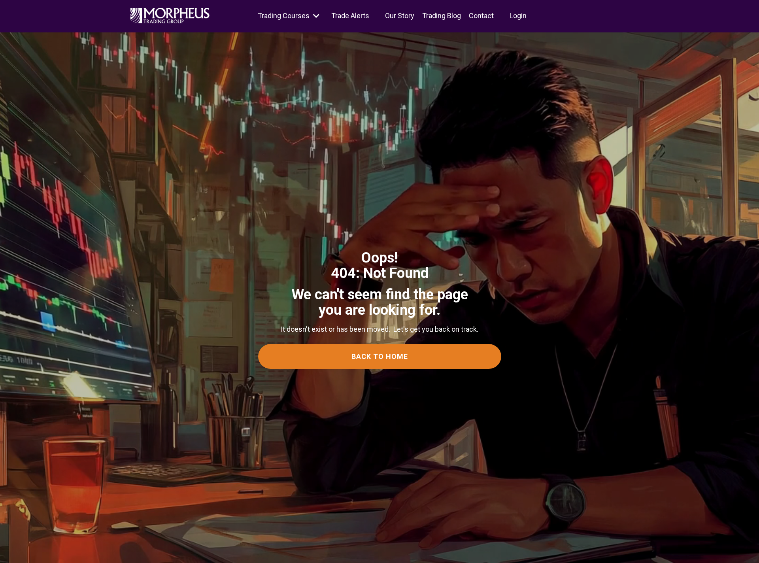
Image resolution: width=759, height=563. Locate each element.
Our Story (399, 15)
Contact (481, 15)
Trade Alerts (350, 15)
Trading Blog (441, 15)
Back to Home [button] (379, 356)
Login (518, 15)
